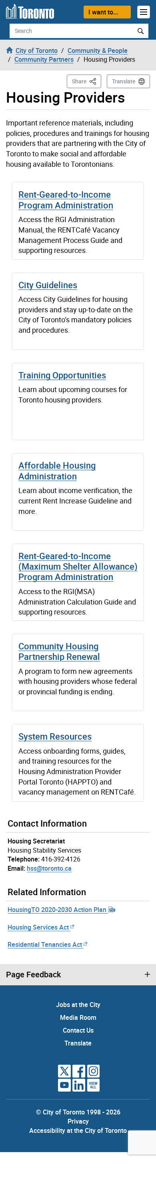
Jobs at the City (78, 1004)
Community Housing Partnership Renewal (59, 651)
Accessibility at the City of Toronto (78, 1130)
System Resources (55, 736)
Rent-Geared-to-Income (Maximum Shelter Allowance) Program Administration (78, 566)
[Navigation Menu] (143, 12)
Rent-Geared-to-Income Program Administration (65, 199)
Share (86, 81)
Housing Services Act (38, 927)
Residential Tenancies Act (45, 944)
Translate (123, 81)
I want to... (103, 12)
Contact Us (78, 1030)
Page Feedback (33, 974)
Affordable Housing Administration (57, 470)
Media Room (78, 1017)
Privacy (78, 1121)
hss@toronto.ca (49, 868)
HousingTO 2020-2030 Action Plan (58, 909)
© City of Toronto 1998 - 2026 (78, 1112)
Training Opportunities (62, 375)
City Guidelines (47, 285)
